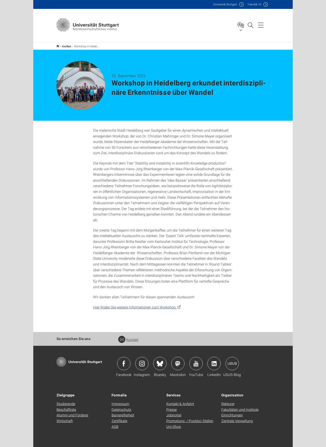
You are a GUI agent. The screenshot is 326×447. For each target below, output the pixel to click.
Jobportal (173, 415)
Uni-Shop (173, 426)
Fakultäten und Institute (240, 409)
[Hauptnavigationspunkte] (260, 25)
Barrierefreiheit (123, 415)
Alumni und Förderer (72, 415)
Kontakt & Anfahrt (180, 403)
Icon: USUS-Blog (232, 363)
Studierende (66, 403)
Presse (171, 409)
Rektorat (227, 403)
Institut (66, 46)
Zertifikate (119, 420)
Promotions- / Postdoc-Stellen (189, 420)
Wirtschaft (65, 420)
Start (58, 46)
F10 (254, 4)
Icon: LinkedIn (214, 363)
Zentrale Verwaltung (237, 420)
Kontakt (132, 339)
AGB (115, 426)
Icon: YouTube (196, 363)
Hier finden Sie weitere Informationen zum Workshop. (135, 307)
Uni (225, 4)
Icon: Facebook (123, 363)
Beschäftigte (66, 409)
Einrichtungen (232, 415)
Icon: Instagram (142, 363)
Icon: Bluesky (160, 363)
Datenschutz (121, 409)
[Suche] (250, 25)
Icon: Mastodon (178, 363)
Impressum (120, 403)
